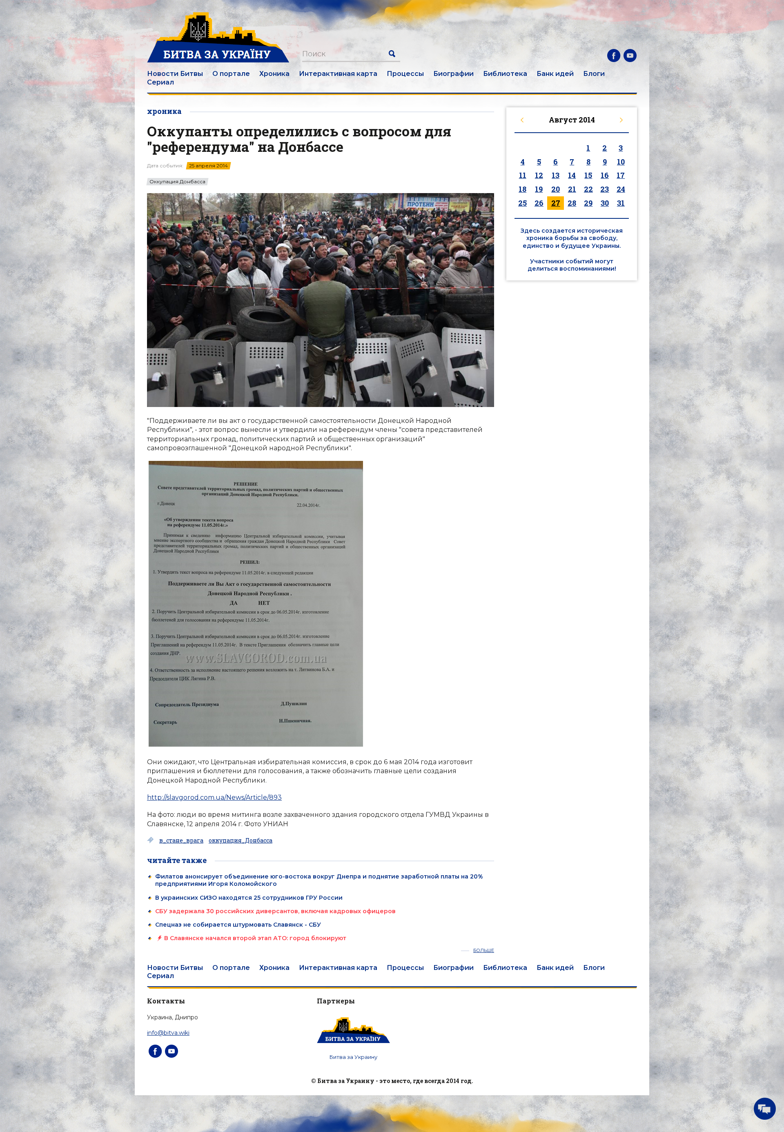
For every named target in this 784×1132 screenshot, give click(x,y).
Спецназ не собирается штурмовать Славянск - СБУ (238, 924)
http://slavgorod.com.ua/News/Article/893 (214, 797)
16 (605, 175)
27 (555, 203)
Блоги (594, 74)
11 (522, 175)
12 (539, 175)
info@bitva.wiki (168, 1032)
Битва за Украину (353, 1057)
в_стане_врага (181, 840)
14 (572, 175)
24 (621, 189)
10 (621, 162)
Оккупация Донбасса (177, 182)
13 (555, 175)
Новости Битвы (175, 74)
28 (572, 203)
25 (522, 203)
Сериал (160, 82)
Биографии (453, 74)
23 (604, 189)
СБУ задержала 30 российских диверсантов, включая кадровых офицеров (275, 911)
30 (605, 203)
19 (539, 189)
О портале (231, 74)
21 (572, 189)
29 (588, 203)
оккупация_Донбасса (240, 840)
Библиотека (505, 74)
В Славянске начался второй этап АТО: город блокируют (255, 938)
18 (522, 189)
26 (539, 203)
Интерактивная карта (338, 74)
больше (483, 950)
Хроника (274, 74)
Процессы (405, 74)
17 (621, 175)
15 (588, 175)
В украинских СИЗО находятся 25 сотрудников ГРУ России (249, 897)
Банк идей (555, 74)
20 (555, 189)
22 (588, 189)
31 (621, 203)
